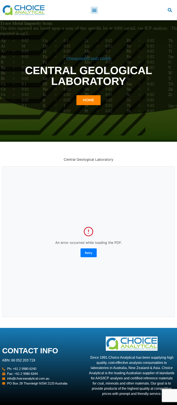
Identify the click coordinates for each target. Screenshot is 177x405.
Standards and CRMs (88, 59)
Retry (88, 253)
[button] (94, 10)
